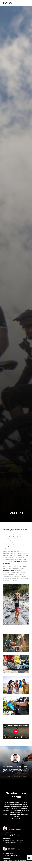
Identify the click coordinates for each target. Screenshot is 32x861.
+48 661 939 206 (9, 833)
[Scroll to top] (29, 858)
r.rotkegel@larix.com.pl (12, 835)
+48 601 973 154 (9, 853)
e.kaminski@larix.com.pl (13, 855)
